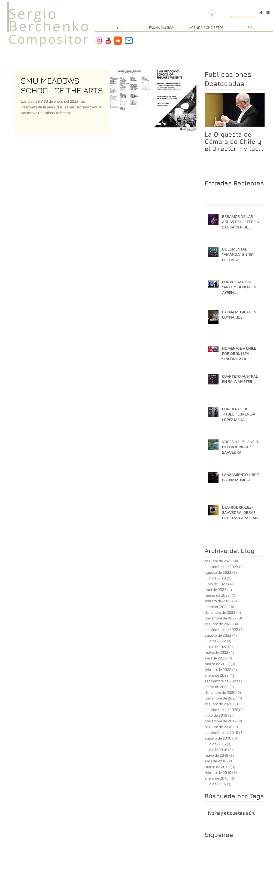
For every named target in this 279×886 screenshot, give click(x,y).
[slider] (267, 12)
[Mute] (261, 12)
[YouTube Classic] (108, 40)
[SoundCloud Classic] (118, 40)
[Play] (212, 14)
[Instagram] (99, 40)
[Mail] (129, 40)
